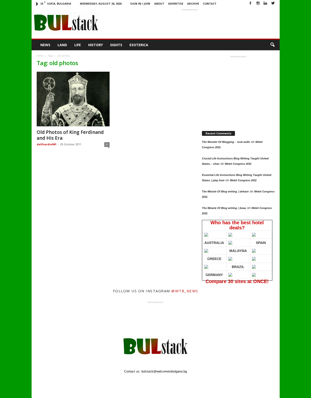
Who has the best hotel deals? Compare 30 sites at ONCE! (236, 250)
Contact (209, 3)
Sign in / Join (140, 3)
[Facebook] (250, 3)
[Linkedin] (265, 3)
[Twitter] (273, 3)
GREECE (214, 259)
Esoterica (139, 45)
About (159, 3)
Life (77, 45)
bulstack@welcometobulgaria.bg (164, 371)
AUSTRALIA (214, 243)
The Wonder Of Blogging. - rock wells (226, 141)
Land (62, 45)
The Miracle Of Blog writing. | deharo (225, 191)
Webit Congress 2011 (238, 163)
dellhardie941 (46, 144)
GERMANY (214, 275)
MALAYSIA (238, 251)
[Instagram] (258, 3)
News (45, 45)
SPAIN (261, 243)
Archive (193, 3)
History (95, 45)
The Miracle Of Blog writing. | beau (224, 208)
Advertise (175, 3)
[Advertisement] (189, 23)
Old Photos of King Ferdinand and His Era (70, 135)
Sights (116, 45)
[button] (272, 45)
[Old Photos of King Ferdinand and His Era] (73, 99)
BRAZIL (238, 267)
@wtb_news (184, 290)
